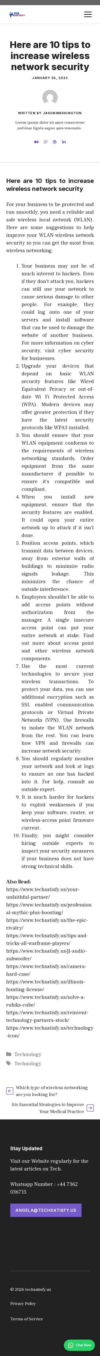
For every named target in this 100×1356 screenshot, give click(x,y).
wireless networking (29, 250)
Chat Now (83, 1345)
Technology (27, 1054)
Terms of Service (26, 1319)
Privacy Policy (23, 1303)
